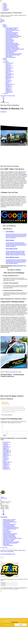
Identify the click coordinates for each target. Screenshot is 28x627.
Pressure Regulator (9, 39)
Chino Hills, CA (9, 65)
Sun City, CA (8, 87)
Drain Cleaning (9, 31)
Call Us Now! (4, 547)
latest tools (10, 198)
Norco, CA (8, 79)
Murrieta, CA (8, 78)
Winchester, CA (9, 91)
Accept (20, 624)
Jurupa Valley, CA (9, 73)
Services (5, 5)
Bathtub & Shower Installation (12, 27)
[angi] (3, 101)
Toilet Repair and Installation (12, 45)
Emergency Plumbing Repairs (12, 32)
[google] (3, 98)
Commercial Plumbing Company (12, 30)
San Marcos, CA (9, 86)
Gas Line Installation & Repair (12, 37)
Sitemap (20, 550)
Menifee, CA (8, 75)
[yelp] (3, 99)
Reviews (5, 8)
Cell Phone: (3, 584)
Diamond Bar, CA (9, 67)
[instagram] (3, 100)
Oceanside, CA (9, 80)
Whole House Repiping (10, 57)
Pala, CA (8, 82)
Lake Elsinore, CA (9, 74)
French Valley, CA (9, 71)
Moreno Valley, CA (10, 77)
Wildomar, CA (9, 89)
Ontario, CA (8, 81)
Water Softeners (9, 56)
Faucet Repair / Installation (11, 33)
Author (19, 371)
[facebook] (3, 96)
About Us (5, 4)
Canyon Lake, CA (9, 63)
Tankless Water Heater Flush (12, 43)
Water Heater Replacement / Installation (14, 53)
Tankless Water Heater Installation (13, 44)
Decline (7, 624)
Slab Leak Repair (9, 41)
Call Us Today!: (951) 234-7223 (8, 95)
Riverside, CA (9, 85)
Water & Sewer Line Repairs (12, 50)
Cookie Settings (10, 551)
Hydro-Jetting (8, 38)
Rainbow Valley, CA (10, 84)
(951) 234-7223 (18, 265)
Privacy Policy (15, 622)
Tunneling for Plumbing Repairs (12, 47)
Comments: (3, 585)
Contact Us (5, 10)
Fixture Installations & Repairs (12, 34)
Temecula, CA (9, 88)
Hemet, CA (8, 72)
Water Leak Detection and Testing (13, 54)
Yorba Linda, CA (9, 92)
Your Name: (3, 582)
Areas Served (6, 9)
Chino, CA (8, 64)
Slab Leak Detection (10, 40)
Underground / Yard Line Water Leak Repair (15, 49)
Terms (5, 551)
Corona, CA (8, 66)
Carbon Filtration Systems (11, 29)
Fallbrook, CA (9, 70)
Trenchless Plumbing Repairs (12, 46)
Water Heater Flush (10, 52)
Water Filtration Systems (11, 51)
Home (4, 3)
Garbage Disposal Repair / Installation (13, 36)
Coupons (5, 6)
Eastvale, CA (8, 68)
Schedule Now (4, 111)
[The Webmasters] (8, 549)
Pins (6, 60)
